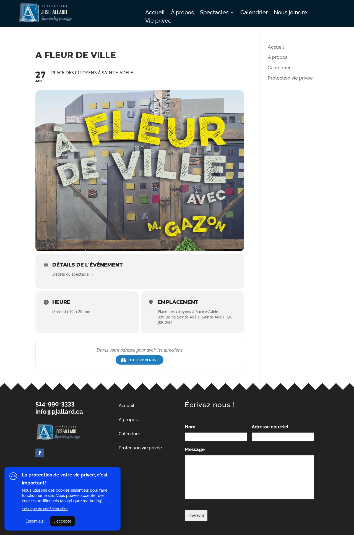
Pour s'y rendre (142, 359)
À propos (182, 13)
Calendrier (254, 13)
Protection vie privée (290, 78)
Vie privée (158, 21)
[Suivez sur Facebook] (39, 453)
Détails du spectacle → (73, 274)
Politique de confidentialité (45, 509)
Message (195, 449)
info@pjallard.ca (59, 411)
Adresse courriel (270, 426)
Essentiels (34, 521)
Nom (190, 426)
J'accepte (62, 521)
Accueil (155, 13)
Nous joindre (290, 13)
